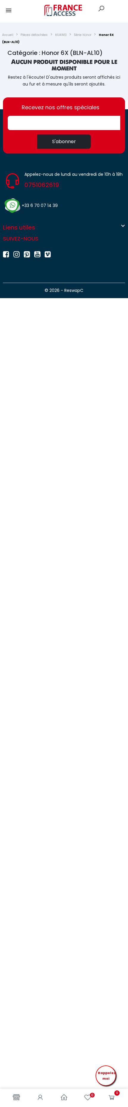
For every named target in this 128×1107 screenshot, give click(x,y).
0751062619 (41, 185)
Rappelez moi (107, 1075)
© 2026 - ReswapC (64, 290)
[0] (111, 1099)
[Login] (40, 1098)
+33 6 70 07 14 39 (40, 205)
